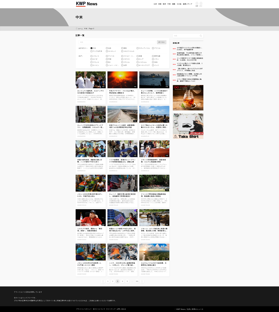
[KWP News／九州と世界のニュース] (87, 4)
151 (137, 281)
